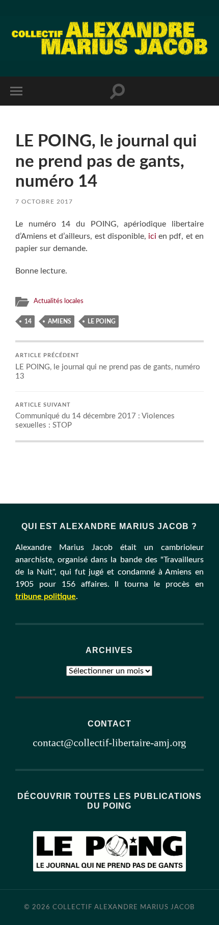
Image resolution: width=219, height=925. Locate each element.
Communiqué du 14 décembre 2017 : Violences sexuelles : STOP (95, 416)
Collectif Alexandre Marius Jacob (123, 907)
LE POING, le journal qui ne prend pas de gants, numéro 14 (106, 161)
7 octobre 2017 (44, 201)
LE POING (102, 321)
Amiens (59, 321)
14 (28, 321)
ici (152, 236)
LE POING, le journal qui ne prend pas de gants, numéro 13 (107, 366)
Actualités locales (59, 301)
